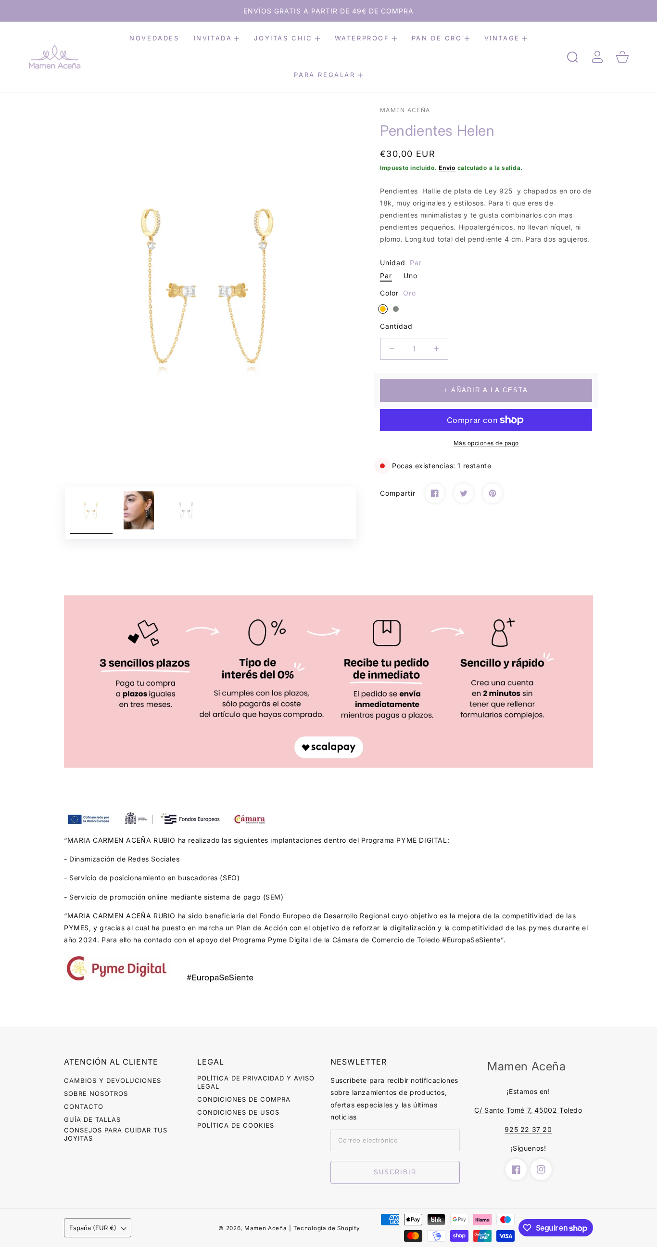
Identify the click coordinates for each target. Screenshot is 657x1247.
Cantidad (396, 326)
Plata (396, 309)
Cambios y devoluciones (112, 1080)
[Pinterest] (492, 493)
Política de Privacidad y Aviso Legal (256, 1082)
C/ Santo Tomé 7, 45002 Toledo (528, 1110)
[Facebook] (434, 493)
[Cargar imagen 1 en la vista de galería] (91, 512)
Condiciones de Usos (238, 1112)
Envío (447, 167)
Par (386, 275)
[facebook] (516, 1169)
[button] (217, 38)
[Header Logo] (66, 57)
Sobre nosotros (96, 1093)
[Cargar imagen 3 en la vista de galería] (186, 512)
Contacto (83, 1106)
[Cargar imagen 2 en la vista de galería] (138, 512)
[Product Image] (210, 286)
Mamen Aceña (265, 1228)
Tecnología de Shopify (326, 1228)
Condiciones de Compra (244, 1099)
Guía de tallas (92, 1119)
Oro (383, 309)
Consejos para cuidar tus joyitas (115, 1134)
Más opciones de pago (486, 443)
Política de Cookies (235, 1125)
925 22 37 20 (528, 1129)
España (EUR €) (92, 1228)
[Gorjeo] (463, 493)
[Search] (572, 57)
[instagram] (541, 1169)
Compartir (398, 493)
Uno (410, 275)
